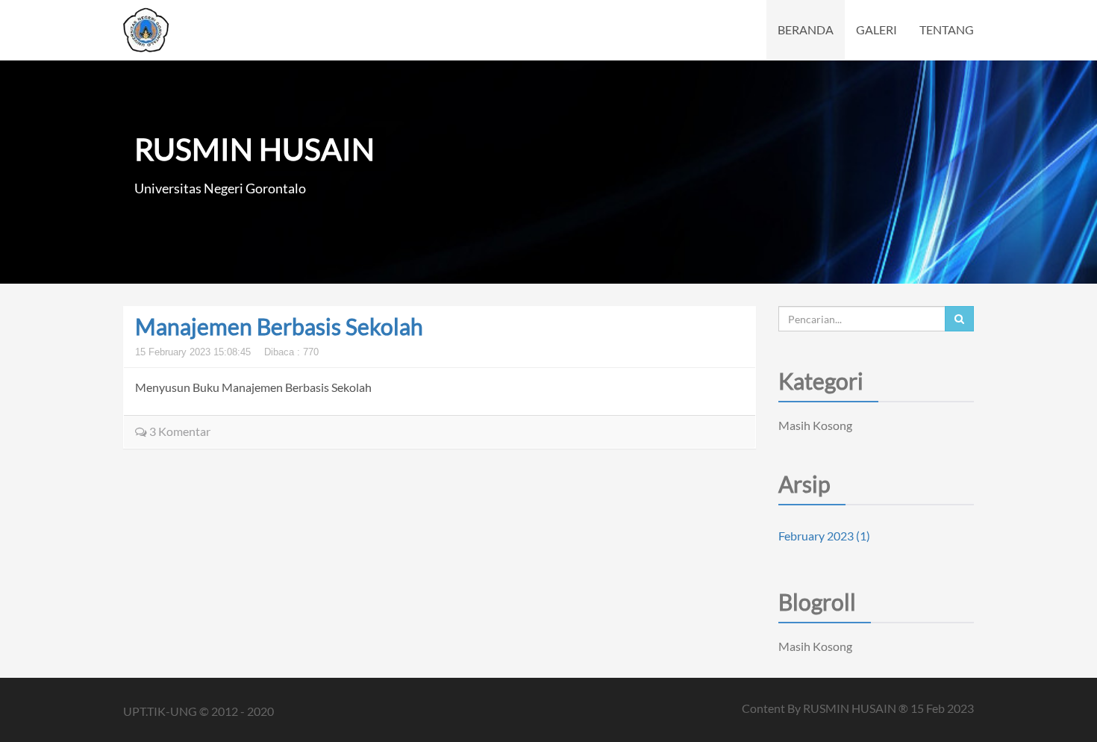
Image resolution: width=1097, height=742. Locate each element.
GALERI (876, 29)
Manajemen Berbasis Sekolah (279, 326)
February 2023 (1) (824, 536)
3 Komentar (178, 431)
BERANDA (806, 29)
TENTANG (946, 29)
